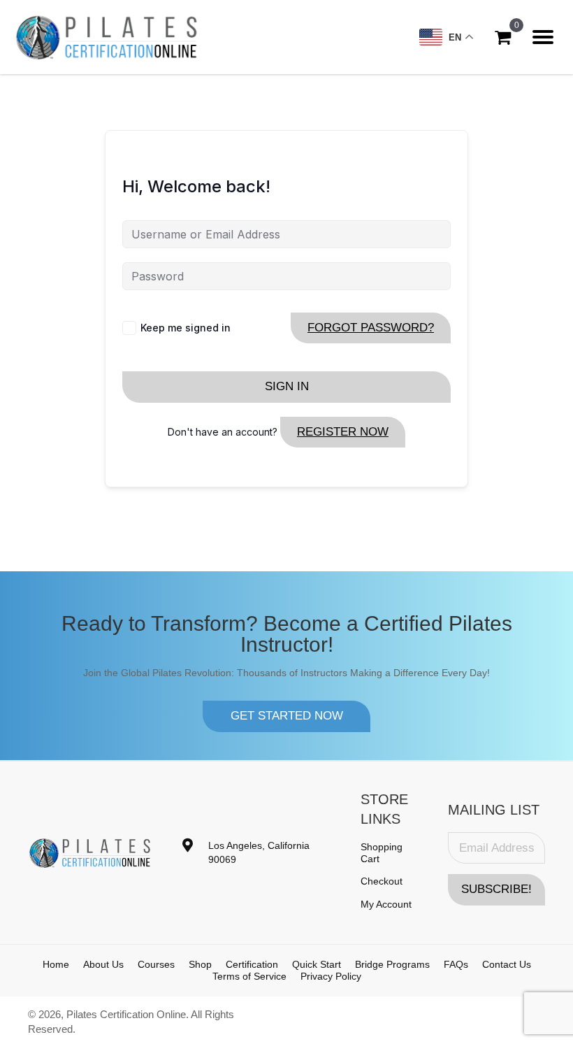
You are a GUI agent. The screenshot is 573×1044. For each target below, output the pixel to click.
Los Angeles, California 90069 (259, 852)
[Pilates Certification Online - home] (107, 37)
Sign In (287, 386)
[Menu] (543, 37)
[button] (286, 716)
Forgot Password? (370, 327)
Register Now (343, 431)
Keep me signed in (185, 328)
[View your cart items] (503, 37)
